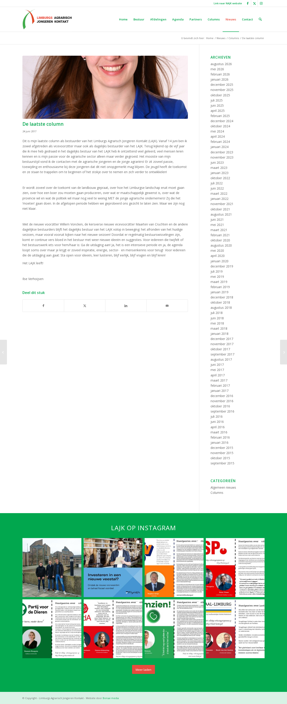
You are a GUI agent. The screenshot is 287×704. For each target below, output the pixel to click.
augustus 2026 (221, 64)
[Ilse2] (105, 87)
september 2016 (222, 411)
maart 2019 (219, 282)
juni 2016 (217, 421)
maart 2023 (219, 168)
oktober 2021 (220, 209)
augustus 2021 (221, 214)
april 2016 (218, 427)
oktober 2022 (220, 178)
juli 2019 (217, 271)
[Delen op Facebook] (43, 306)
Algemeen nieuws (223, 487)
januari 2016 (219, 442)
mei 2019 (217, 276)
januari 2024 (219, 147)
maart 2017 (219, 380)
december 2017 (222, 339)
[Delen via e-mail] (167, 306)
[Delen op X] (84, 306)
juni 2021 (217, 219)
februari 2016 (220, 437)
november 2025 (222, 90)
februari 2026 (220, 74)
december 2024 (222, 121)
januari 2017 (219, 390)
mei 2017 (217, 370)
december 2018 (222, 297)
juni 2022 (217, 188)
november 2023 (222, 157)
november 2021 (222, 204)
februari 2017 (220, 385)
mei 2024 (217, 131)
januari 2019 (219, 292)
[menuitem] (226, 3)
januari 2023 (219, 173)
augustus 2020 (221, 245)
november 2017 (222, 344)
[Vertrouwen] (283, 352)
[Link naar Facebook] (247, 3)
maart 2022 (219, 193)
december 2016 (222, 396)
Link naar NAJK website (228, 3)
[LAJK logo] (47, 19)
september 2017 (222, 354)
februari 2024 (220, 141)
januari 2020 (219, 261)
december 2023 (222, 152)
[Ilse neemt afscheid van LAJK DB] (3, 352)
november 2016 (222, 401)
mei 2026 (217, 69)
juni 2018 (217, 318)
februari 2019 (220, 287)
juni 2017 (217, 364)
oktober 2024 (220, 126)
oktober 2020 (220, 240)
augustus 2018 (221, 307)
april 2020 (218, 256)
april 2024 (218, 136)
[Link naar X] (254, 3)
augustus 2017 (221, 359)
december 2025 (222, 84)
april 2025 (218, 110)
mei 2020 (217, 250)
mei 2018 (217, 323)
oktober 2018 (220, 302)
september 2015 (222, 463)
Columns (217, 492)
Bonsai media (111, 698)
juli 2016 (217, 416)
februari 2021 (220, 235)
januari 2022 (219, 198)
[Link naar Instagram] (261, 3)
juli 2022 (217, 183)
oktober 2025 (220, 95)
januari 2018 (219, 333)
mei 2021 (217, 225)
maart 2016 (219, 432)
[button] (51, 567)
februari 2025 (220, 116)
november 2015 (222, 453)
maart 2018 (219, 328)
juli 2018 (217, 313)
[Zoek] (260, 19)
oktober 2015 (220, 458)
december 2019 (222, 266)
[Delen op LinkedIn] (125, 306)
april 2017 (218, 375)
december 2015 (222, 448)
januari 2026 (219, 79)
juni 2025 (217, 105)
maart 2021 (219, 230)
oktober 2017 (220, 349)
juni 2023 (217, 162)
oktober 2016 (220, 406)
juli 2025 (217, 100)
